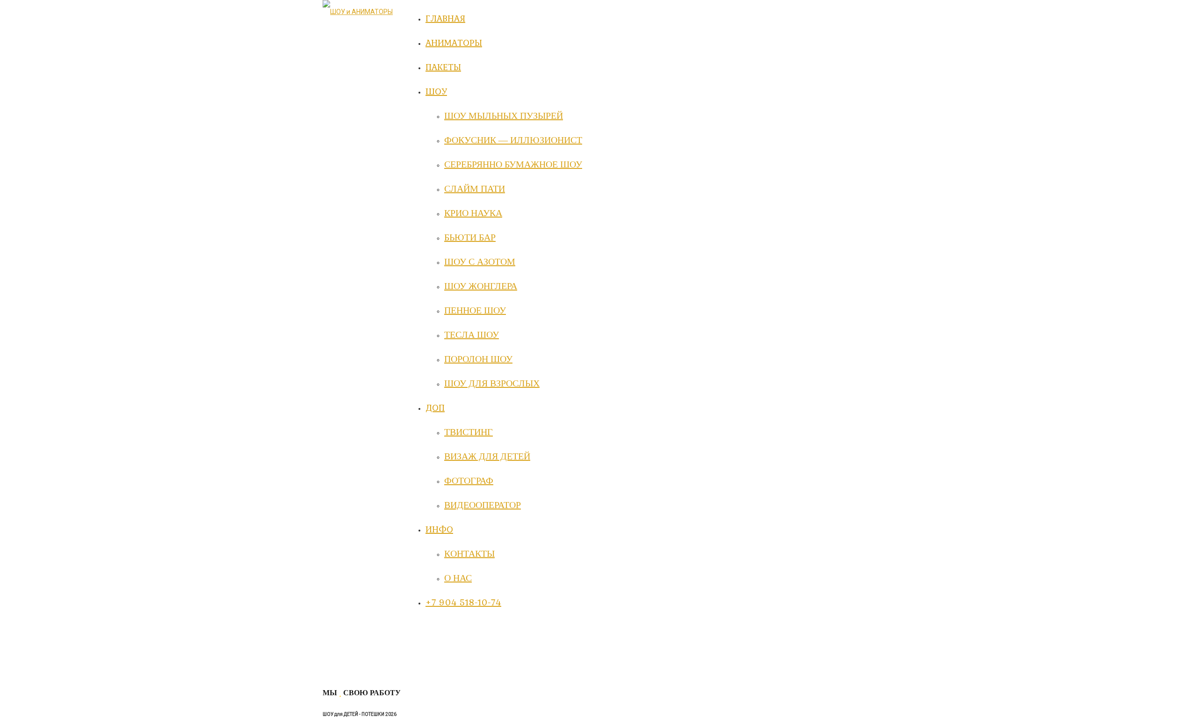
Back (330, 672)
